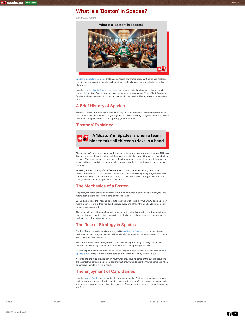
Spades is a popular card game (90, 79)
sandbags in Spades (132, 231)
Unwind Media (20, 312)
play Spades (93, 278)
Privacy (56, 301)
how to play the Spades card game (101, 90)
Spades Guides (236, 3)
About (9, 301)
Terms (104, 301)
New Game (31, 2)
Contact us (200, 301)
